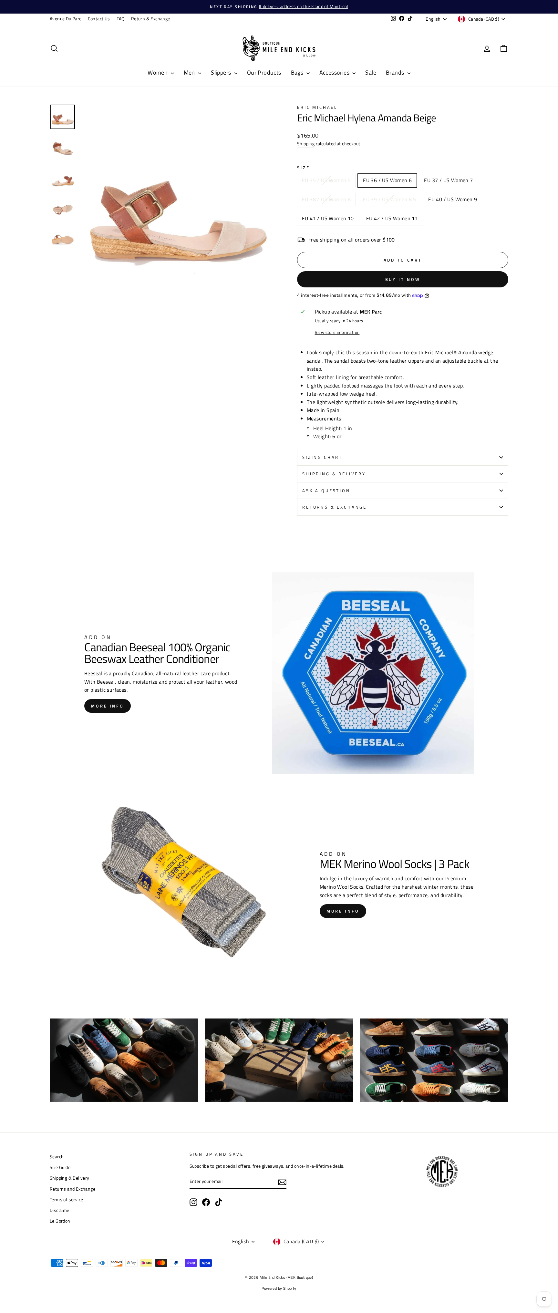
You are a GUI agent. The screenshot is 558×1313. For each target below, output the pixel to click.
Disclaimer (60, 1210)
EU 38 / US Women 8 (326, 199)
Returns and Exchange (72, 1189)
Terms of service (66, 1199)
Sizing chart (322, 457)
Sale (370, 72)
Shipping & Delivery (334, 473)
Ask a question (326, 490)
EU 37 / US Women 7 (448, 180)
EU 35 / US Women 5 (326, 180)
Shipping (306, 143)
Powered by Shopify (279, 1288)
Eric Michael (317, 107)
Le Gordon (60, 1221)
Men (190, 72)
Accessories (335, 72)
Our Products (264, 72)
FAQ (121, 19)
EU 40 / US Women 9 (452, 199)
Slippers (221, 72)
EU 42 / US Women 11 (392, 218)
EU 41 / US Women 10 (328, 218)
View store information (337, 332)
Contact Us (99, 19)
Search (57, 1156)
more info (107, 706)
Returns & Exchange (334, 507)
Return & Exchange (150, 19)
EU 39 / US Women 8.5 (389, 199)
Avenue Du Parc (65, 19)
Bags (298, 72)
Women (158, 72)
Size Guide (60, 1167)
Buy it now (402, 279)
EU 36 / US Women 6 (387, 180)
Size (303, 167)
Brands (396, 72)
